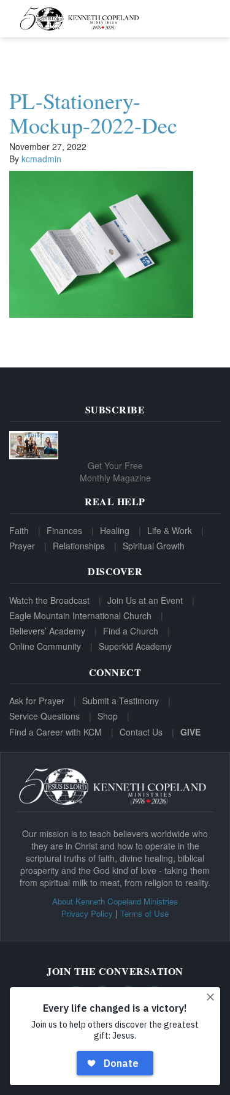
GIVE (190, 732)
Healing (114, 530)
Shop (108, 716)
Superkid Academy (135, 646)
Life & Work (169, 530)
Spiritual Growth (154, 546)
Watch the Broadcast (49, 600)
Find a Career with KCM (55, 732)
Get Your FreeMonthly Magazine (115, 471)
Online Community (45, 646)
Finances (64, 530)
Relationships (79, 546)
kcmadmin (41, 158)
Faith (19, 530)
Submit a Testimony (120, 700)
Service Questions (44, 716)
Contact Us (141, 732)
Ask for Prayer (36, 700)
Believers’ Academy (47, 631)
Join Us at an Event (145, 600)
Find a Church (130, 631)
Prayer (22, 546)
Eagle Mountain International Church (80, 615)
